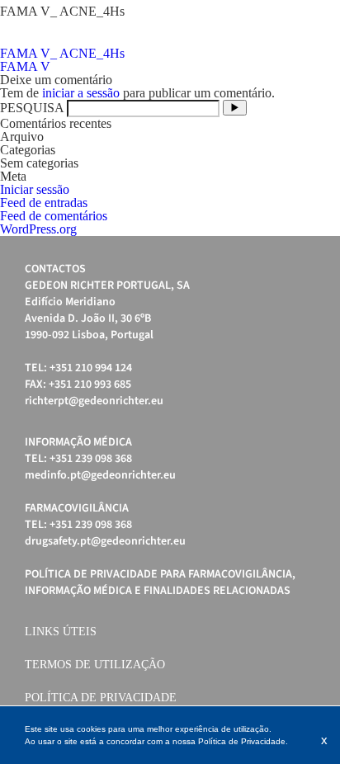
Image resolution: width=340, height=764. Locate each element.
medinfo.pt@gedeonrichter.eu (100, 475)
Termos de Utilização (95, 664)
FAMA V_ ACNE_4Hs (62, 53)
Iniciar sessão (34, 189)
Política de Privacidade (101, 697)
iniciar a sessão (81, 93)
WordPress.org (38, 229)
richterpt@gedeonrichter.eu (94, 401)
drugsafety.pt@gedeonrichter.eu (105, 541)
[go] (235, 108)
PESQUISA (32, 108)
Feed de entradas (43, 203)
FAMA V (25, 66)
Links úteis (61, 631)
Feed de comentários (53, 216)
